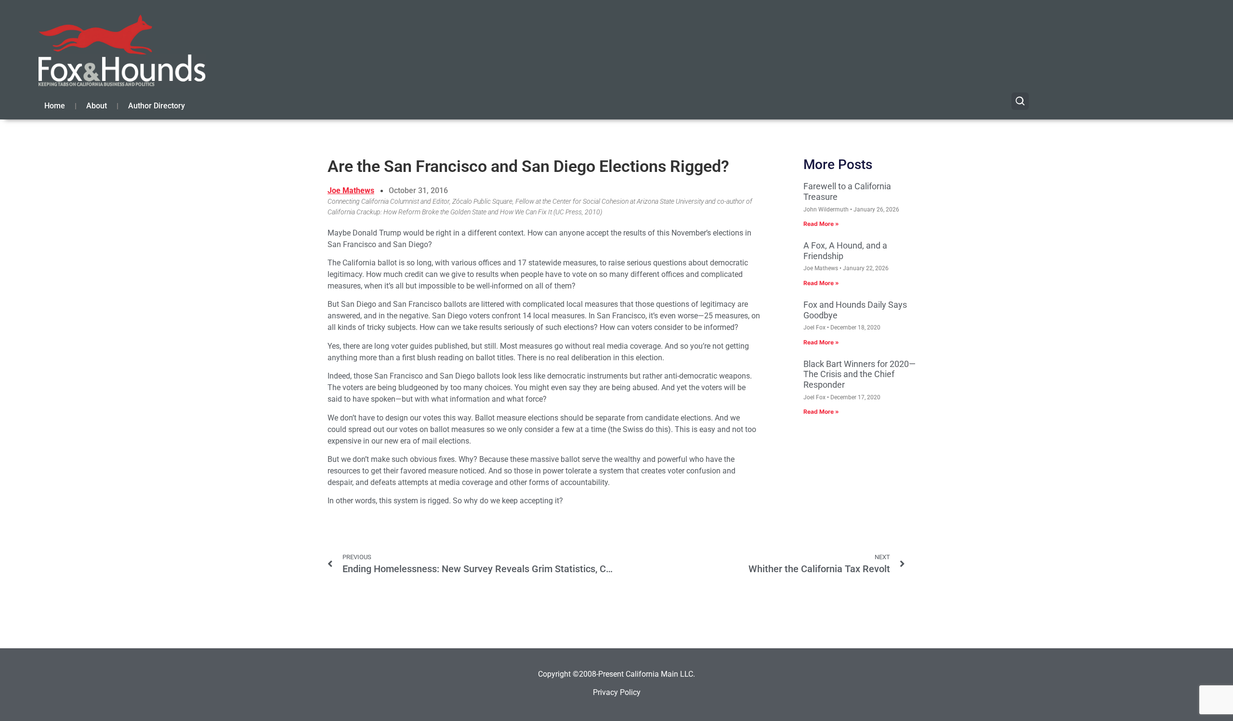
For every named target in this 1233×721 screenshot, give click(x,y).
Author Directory (156, 105)
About (96, 105)
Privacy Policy (617, 692)
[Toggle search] (1020, 101)
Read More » (821, 223)
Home (54, 105)
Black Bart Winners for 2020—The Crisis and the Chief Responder (859, 374)
